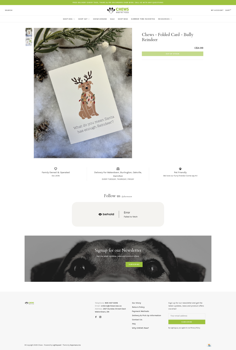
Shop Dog (68, 19)
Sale (112, 19)
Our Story (136, 303)
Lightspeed (57, 345)
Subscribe (134, 264)
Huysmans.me (75, 345)
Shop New (123, 19)
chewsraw (126, 196)
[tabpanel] (83, 93)
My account (217, 10)
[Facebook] (96, 317)
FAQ (134, 324)
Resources (164, 19)
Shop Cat (82, 19)
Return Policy (138, 307)
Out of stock (172, 54)
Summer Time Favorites (143, 19)
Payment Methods (140, 311)
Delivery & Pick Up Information (146, 315)
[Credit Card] (209, 346)
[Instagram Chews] (100, 317)
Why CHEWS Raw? (140, 328)
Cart (228, 10)
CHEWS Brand (100, 19)
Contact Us (137, 319)
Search (8, 10)
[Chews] (29, 303)
